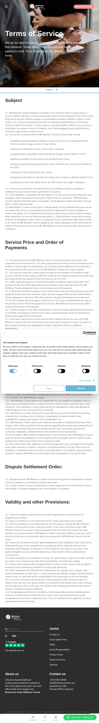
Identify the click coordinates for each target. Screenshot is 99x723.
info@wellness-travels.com (62, 683)
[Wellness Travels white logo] (37, 7)
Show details (85, 380)
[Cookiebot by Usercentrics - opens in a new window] (84, 333)
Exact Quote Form (58, 639)
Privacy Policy (56, 655)
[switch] (37, 371)
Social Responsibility (60, 650)
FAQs (52, 645)
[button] (80, 717)
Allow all (81, 388)
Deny (49, 388)
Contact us (55, 634)
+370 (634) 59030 (58, 680)
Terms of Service (57, 660)
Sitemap (53, 665)
